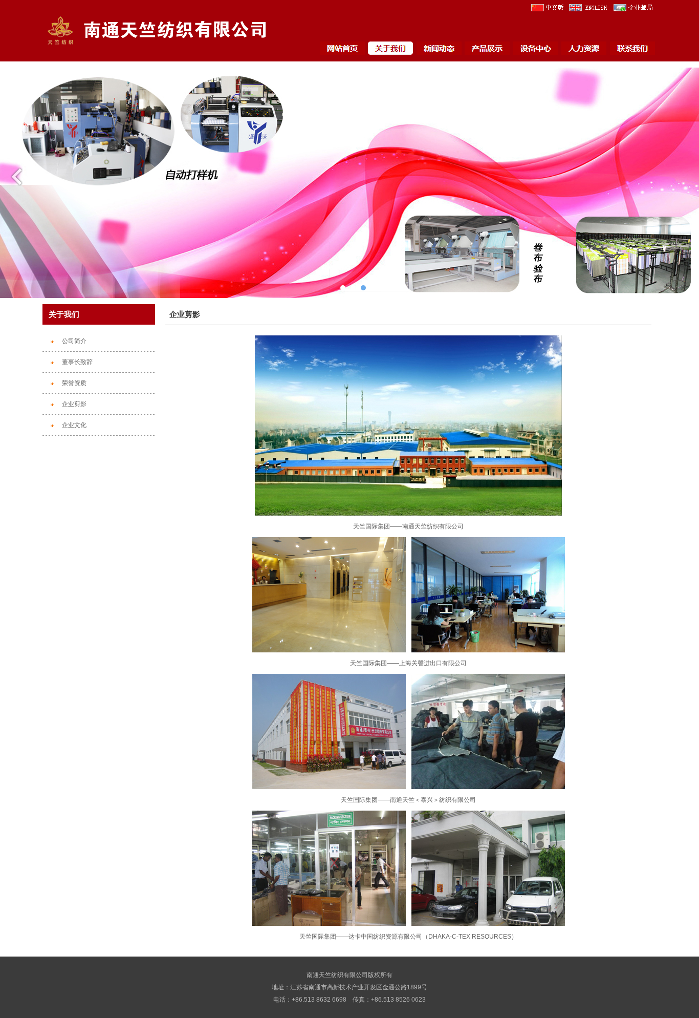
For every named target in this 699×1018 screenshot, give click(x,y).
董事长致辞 (77, 362)
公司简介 (74, 341)
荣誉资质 (74, 383)
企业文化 (74, 425)
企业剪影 (74, 404)
